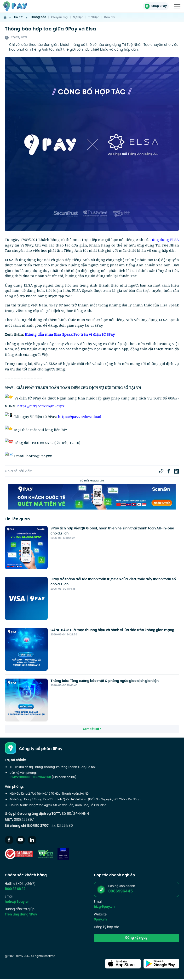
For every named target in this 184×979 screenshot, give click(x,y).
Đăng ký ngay (136, 938)
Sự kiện (78, 17)
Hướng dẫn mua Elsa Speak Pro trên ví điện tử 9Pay (70, 334)
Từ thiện (93, 17)
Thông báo (38, 17)
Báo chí (109, 17)
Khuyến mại (59, 17)
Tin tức (18, 17)
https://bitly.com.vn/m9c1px (40, 406)
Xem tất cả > (92, 729)
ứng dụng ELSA (165, 239)
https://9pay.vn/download (79, 416)
